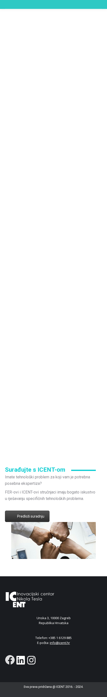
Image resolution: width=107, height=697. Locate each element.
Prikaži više (51, 446)
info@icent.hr (60, 642)
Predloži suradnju (30, 516)
